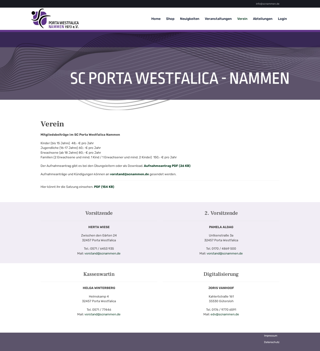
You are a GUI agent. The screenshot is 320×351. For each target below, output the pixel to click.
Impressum (270, 335)
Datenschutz (271, 342)
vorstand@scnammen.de (102, 253)
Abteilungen (262, 19)
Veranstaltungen (218, 19)
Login (282, 19)
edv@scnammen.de (225, 314)
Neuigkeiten (189, 19)
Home (156, 19)
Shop (170, 19)
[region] (160, 70)
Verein (242, 19)
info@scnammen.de (267, 3)
